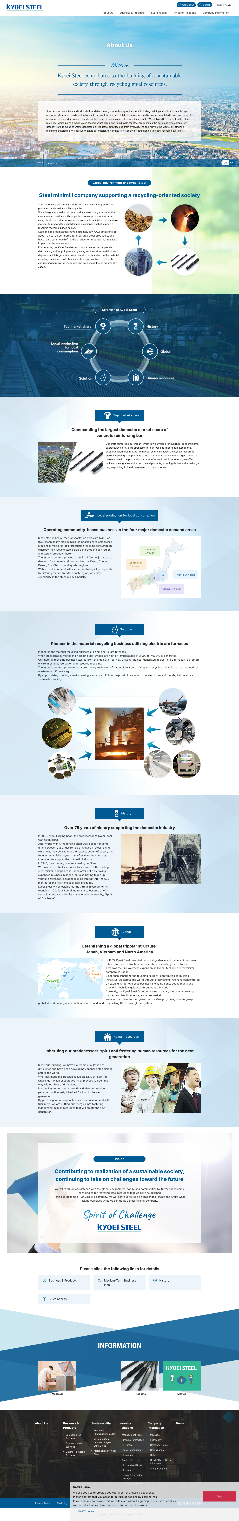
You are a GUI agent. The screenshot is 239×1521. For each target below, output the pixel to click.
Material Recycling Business (75, 1453)
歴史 (140, 326)
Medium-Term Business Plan (120, 1283)
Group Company (158, 1468)
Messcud (57, 1393)
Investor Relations (185, 12)
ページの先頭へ (229, 1416)
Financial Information (133, 1439)
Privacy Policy (85, 1511)
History (164, 1280)
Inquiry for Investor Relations (132, 1477)
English (228, 5)
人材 (140, 377)
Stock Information (131, 1450)
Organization (157, 1450)
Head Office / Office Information (161, 1462)
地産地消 (74, 351)
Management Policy (132, 1434)
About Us (107, 12)
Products (140, 1393)
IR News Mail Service (133, 1465)
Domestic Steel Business (73, 1436)
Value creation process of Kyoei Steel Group (102, 1442)
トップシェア (91, 326)
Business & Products (63, 1280)
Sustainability (58, 1299)
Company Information (215, 12)
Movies (181, 1393)
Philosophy (156, 1439)
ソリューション (90, 377)
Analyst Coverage (131, 1460)
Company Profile (159, 1445)
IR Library (127, 1445)
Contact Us (188, 4)
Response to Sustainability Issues (104, 1432)
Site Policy (62, 1503)
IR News (126, 1470)
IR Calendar (128, 1455)
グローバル (160, 351)
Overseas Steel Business (74, 1445)
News (180, 1423)
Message (155, 1434)
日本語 (219, 5)
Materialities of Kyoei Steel (105, 1452)
